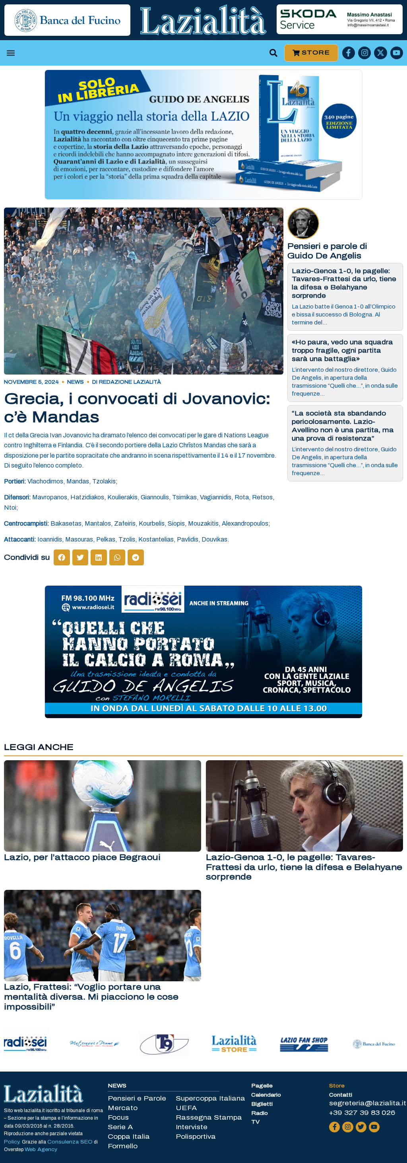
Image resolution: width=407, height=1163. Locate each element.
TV (255, 1122)
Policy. (13, 1142)
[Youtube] (396, 53)
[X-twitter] (380, 53)
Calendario (266, 1095)
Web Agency (41, 1149)
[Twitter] (361, 1127)
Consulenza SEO (70, 1142)
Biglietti (262, 1104)
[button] (10, 52)
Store (337, 1086)
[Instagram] (364, 53)
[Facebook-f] (348, 53)
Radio (259, 1113)
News (75, 382)
